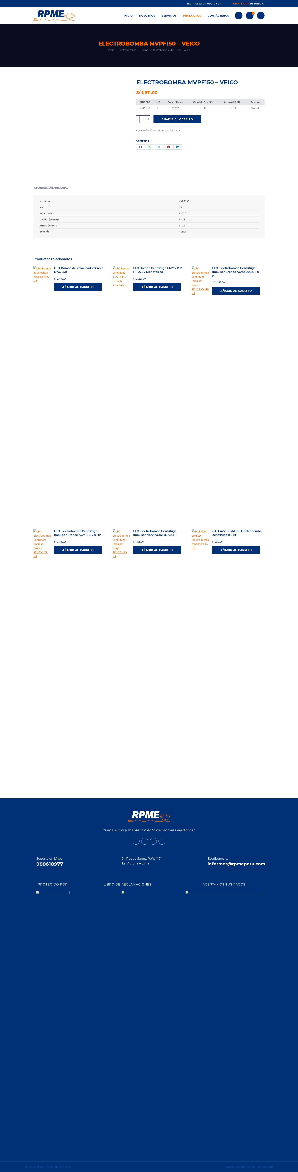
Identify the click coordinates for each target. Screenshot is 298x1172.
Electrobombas (159, 130)
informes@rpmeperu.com (204, 3)
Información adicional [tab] (50, 188)
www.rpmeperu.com (59, 1167)
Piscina (174, 130)
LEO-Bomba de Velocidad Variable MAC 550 (78, 270)
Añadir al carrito (177, 119)
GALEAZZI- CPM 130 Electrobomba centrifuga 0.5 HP (237, 533)
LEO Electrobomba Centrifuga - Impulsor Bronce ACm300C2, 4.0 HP (235, 271)
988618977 (248, 3)
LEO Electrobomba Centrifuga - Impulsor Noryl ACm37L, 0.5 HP (155, 533)
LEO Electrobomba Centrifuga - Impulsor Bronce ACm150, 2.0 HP (77, 533)
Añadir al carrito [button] (78, 287)
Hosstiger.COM (264, 1167)
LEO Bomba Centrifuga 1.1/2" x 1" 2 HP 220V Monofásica (157, 270)
